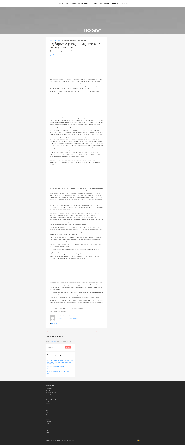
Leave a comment (77, 51)
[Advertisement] (76, 67)
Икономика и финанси (51, 399)
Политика (48, 419)
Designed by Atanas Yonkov (53, 440)
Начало (60, 3)
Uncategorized (49, 388)
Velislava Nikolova (67, 51)
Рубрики (73, 3)
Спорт (47, 430)
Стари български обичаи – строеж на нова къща (59, 371)
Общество (48, 414)
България (48, 390)
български (124, 3)
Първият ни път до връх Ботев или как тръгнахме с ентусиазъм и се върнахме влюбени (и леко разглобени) (60, 362)
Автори (95, 3)
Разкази (47, 425)
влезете (53, 342)
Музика (47, 410)
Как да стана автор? (84, 3)
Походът (92, 30)
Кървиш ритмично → (101, 332)
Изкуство (48, 397)
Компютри (48, 403)
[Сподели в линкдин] (54, 55)
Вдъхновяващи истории (51, 392)
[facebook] (51, 55)
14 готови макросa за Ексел (54, 373)
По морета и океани (50, 417)
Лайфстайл (48, 405)
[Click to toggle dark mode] (139, 440)
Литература (48, 408)
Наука (47, 412)
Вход (66, 3)
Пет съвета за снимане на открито (56, 366)
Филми (47, 432)
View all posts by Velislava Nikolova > (68, 318)
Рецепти (48, 428)
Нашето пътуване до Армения (55, 368)
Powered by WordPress (68, 440)
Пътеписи (48, 423)
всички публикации (50, 394)
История (48, 401)
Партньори (114, 3)
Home (51, 40)
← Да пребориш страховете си (54, 332)
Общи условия (104, 3)
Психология (57, 40)
